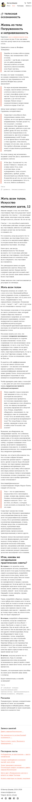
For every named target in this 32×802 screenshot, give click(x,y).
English (29, 3)
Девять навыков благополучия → (12, 732)
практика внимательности (21, 692)
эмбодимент (19, 694)
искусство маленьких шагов (9, 690)
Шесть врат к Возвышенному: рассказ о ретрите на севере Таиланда (14, 774)
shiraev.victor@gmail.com (8, 792)
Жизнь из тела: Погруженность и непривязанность (14, 29)
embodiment (7, 688)
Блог (13, 6)
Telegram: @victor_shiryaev (9, 795)
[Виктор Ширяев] (3, 7)
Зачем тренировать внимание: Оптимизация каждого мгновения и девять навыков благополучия (15, 767)
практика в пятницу (6, 692)
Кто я (8, 6)
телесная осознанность (18, 189)
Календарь (20, 6)
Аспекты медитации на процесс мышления (15, 778)
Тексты (3, 187)
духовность (6, 189)
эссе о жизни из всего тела (18, 37)
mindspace (15, 688)
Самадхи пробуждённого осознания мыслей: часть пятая (13, 761)
